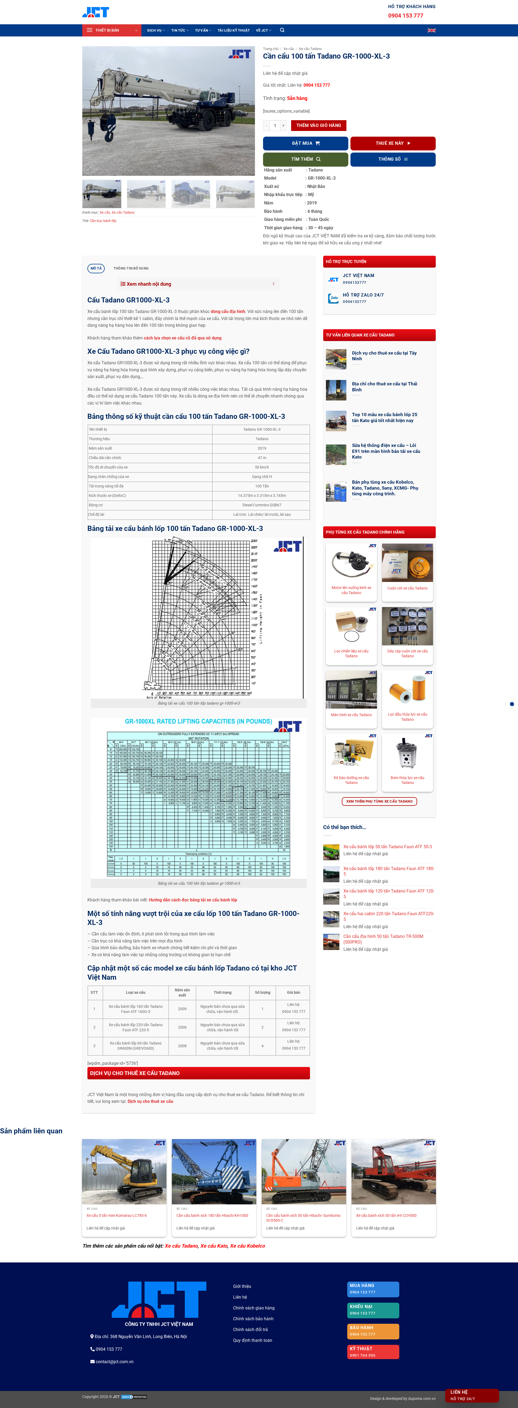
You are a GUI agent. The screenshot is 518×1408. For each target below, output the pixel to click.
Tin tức (178, 30)
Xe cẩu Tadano (123, 212)
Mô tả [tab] (96, 268)
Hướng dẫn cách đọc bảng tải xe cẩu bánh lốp (193, 899)
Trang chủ (270, 49)
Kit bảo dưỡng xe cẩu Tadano (351, 780)
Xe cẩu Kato (213, 1246)
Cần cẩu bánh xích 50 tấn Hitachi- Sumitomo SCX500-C (303, 1218)
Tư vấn (201, 30)
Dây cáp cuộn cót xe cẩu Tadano (407, 654)
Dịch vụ (154, 30)
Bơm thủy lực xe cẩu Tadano (407, 780)
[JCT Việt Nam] (95, 12)
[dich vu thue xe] (512, 704)
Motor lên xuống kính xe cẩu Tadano (351, 590)
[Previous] (92, 111)
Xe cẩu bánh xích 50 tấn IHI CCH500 (386, 1215)
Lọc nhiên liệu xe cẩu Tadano (351, 654)
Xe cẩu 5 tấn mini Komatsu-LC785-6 (117, 1215)
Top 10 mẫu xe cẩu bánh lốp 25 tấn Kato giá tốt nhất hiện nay (384, 417)
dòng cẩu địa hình (228, 311)
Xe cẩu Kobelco (247, 1246)
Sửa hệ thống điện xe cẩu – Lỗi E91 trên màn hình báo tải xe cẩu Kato (386, 451)
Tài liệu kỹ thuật (234, 30)
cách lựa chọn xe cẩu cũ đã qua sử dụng (183, 338)
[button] (111, 30)
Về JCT (262, 30)
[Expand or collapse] (273, 284)
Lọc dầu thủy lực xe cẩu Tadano (407, 717)
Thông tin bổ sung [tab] (131, 268)
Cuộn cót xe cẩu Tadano (407, 588)
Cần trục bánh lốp (103, 221)
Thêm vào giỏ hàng (319, 125)
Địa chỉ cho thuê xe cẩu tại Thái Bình (384, 386)
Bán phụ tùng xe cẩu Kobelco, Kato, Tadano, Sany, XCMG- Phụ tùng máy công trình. (385, 488)
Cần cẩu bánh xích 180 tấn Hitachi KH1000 (212, 1215)
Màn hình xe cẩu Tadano (351, 715)
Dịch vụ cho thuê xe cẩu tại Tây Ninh (384, 356)
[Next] (245, 111)
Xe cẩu (105, 212)
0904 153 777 (405, 15)
